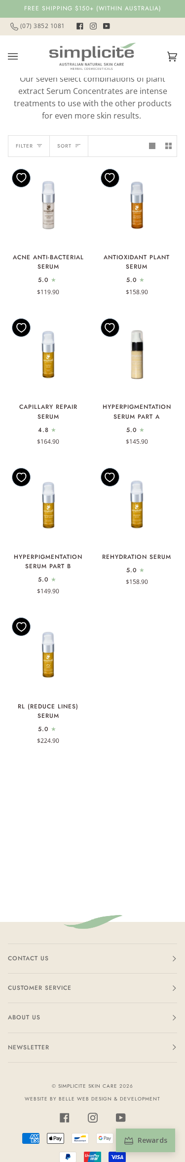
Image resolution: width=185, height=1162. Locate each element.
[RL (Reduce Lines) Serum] (48, 653)
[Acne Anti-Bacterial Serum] (48, 205)
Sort (64, 146)
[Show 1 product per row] (152, 146)
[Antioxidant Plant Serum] (137, 205)
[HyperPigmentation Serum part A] (137, 354)
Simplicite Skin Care (87, 1086)
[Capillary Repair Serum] (48, 354)
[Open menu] (22, 56)
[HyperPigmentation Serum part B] (48, 504)
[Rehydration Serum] (137, 504)
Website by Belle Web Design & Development (92, 1098)
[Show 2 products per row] (168, 146)
